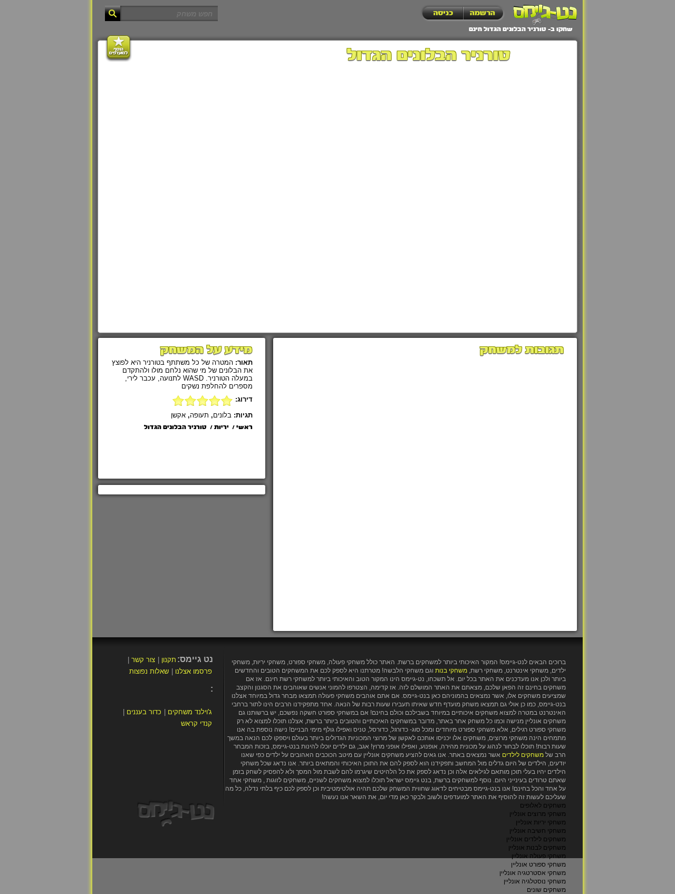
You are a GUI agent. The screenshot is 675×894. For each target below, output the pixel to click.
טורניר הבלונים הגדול (175, 427)
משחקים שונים (546, 889)
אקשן (178, 415)
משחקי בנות (451, 670)
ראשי (244, 427)
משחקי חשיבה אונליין (537, 830)
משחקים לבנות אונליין (537, 847)
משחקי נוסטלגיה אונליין (535, 881)
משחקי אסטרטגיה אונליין (532, 873)
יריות (221, 427)
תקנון (168, 660)
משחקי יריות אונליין (541, 822)
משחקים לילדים (523, 755)
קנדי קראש (196, 723)
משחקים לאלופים (543, 805)
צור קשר (143, 660)
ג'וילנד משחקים (190, 712)
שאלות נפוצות (149, 671)
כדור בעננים (144, 712)
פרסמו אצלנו (193, 671)
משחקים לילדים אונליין (536, 839)
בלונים (222, 415)
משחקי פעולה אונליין (539, 856)
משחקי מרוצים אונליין (537, 814)
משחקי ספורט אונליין (538, 864)
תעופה (199, 415)
